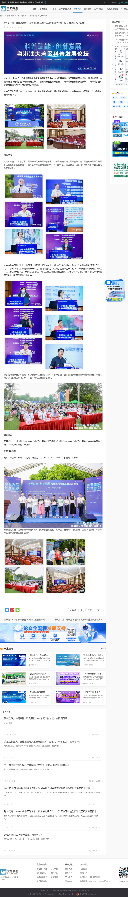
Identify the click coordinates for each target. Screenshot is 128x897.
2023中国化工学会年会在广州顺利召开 (23, 835)
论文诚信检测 (112, 9)
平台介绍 (68, 869)
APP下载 (54, 869)
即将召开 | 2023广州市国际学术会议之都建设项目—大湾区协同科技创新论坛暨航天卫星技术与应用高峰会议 (58, 811)
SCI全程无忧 (41, 873)
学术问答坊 (22, 16)
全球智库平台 (42, 877)
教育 (50, 82)
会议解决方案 (42, 869)
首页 (105, 3)
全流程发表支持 (65, 9)
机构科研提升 (99, 9)
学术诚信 (68, 877)
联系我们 (68, 873)
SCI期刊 (53, 9)
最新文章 (54, 877)
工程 (42, 265)
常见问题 (83, 869)
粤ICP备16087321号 (66, 894)
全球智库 (87, 9)
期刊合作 (54, 873)
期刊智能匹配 (42, 881)
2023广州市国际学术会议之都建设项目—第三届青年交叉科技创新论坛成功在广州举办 (47, 788)
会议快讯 (33, 16)
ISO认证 (68, 881)
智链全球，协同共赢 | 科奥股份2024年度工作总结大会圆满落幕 (35, 718)
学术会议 (43, 9)
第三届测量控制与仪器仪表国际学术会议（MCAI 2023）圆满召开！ (38, 765)
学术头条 (77, 9)
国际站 (114, 3)
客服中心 (83, 873)
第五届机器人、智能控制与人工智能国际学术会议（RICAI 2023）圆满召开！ (42, 742)
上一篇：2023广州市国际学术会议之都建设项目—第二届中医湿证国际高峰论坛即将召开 (28, 620)
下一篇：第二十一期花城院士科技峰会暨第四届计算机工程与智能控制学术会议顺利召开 (80, 620)
